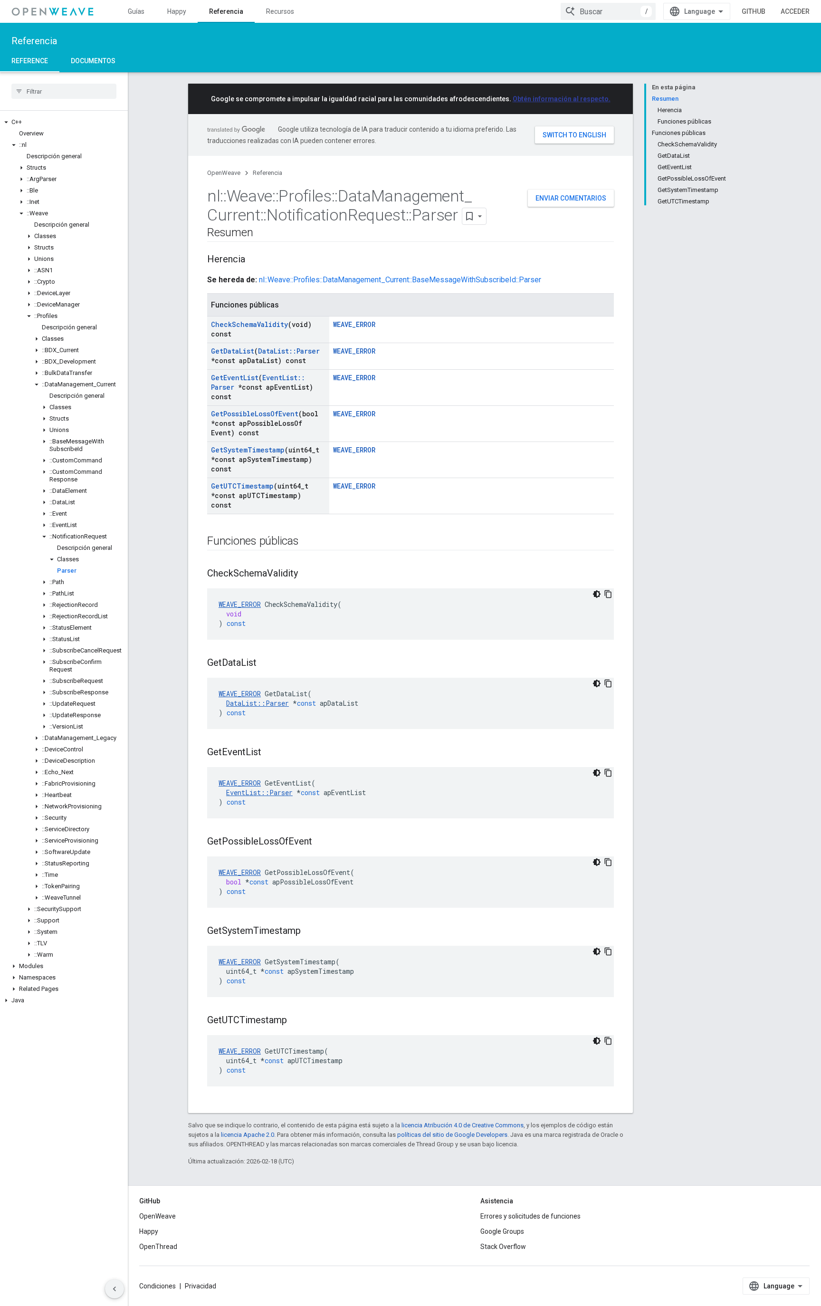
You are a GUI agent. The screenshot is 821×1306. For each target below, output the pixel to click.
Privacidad (200, 1286)
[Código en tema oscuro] (596, 594)
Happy (176, 11)
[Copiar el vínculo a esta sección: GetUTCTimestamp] (296, 1021)
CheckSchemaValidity (249, 324)
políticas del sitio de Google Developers (452, 1134)
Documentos (93, 61)
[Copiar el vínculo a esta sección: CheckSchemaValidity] (307, 574)
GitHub (753, 11)
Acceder (795, 11)
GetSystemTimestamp (248, 449)
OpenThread (158, 1246)
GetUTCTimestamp (242, 485)
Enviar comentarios (570, 198)
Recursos (280, 11)
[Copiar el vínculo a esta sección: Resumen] (262, 233)
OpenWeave (223, 172)
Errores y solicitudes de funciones (530, 1216)
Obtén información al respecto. (562, 99)
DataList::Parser (289, 350)
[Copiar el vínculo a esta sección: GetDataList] (266, 663)
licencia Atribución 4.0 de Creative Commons (462, 1125)
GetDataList (232, 350)
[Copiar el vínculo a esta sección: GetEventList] (270, 753)
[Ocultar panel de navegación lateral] (114, 1288)
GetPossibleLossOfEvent (254, 413)
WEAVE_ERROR (354, 324)
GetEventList (234, 377)
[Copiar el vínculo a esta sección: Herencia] (254, 260)
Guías (136, 11)
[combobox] (608, 11)
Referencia (226, 11)
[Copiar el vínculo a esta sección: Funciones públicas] (308, 541)
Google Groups (502, 1231)
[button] (64, 122)
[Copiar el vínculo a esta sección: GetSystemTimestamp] (310, 931)
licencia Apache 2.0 (247, 1134)
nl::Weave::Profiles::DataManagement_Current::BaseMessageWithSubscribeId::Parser (400, 279)
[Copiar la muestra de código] (608, 594)
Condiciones (157, 1286)
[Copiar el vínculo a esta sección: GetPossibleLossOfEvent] (321, 842)
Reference (29, 61)
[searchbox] (63, 91)
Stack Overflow (503, 1246)
